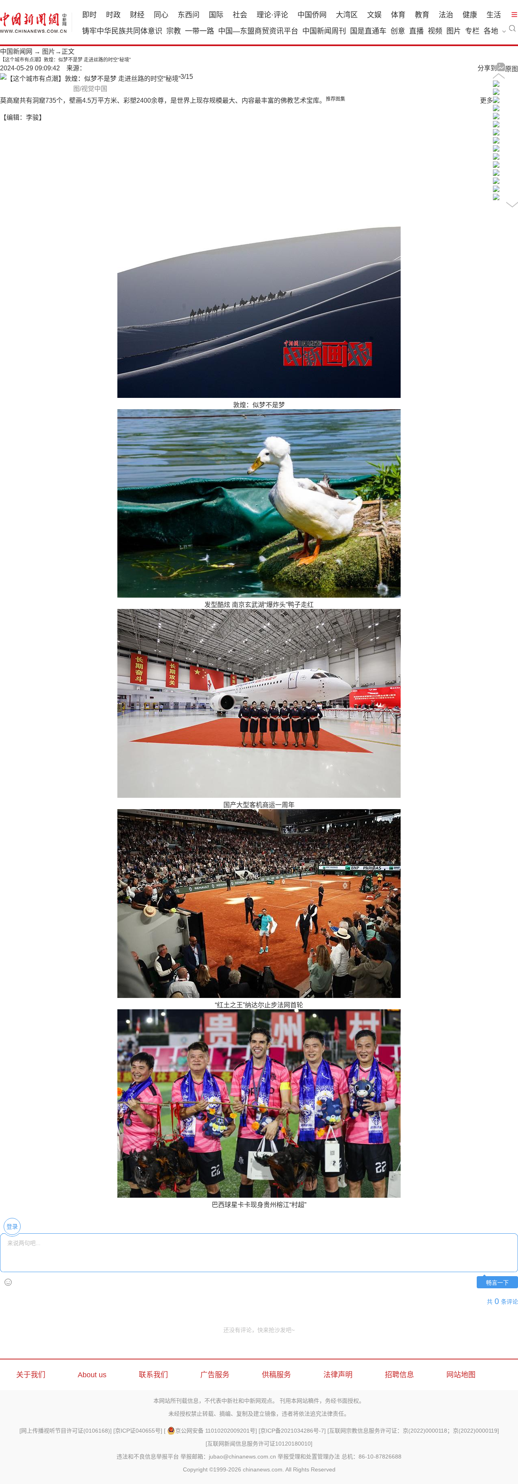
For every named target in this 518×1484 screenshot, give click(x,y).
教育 (422, 15)
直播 (416, 31)
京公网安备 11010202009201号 (215, 1430)
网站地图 (461, 1375)
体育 (398, 15)
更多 (486, 100)
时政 (113, 15)
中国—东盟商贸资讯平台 (258, 31)
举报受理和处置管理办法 (309, 1456)
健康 (470, 15)
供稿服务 (276, 1375)
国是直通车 (368, 31)
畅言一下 (497, 1283)
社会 (240, 15)
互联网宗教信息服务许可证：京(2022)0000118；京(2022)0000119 (413, 1430)
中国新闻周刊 (324, 31)
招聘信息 (399, 1375)
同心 (161, 15)
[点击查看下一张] (90, 78)
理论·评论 (272, 15)
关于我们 (30, 1375)
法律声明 (337, 1375)
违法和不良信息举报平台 (148, 1456)
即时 (89, 15)
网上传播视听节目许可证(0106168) (65, 1430)
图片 (453, 31)
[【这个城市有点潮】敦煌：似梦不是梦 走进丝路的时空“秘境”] (496, 84)
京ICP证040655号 (138, 1430)
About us (92, 1375)
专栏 (472, 31)
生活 (493, 15)
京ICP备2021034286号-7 (292, 1430)
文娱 (374, 15)
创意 (398, 31)
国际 (216, 15)
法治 (446, 15)
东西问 (189, 15)
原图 (511, 69)
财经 (137, 15)
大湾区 (347, 15)
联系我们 (153, 1375)
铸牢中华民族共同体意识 (122, 31)
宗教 (173, 31)
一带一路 (199, 31)
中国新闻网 (16, 51)
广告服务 (214, 1375)
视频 (435, 31)
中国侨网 (312, 15)
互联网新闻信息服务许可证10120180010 (259, 1443)
